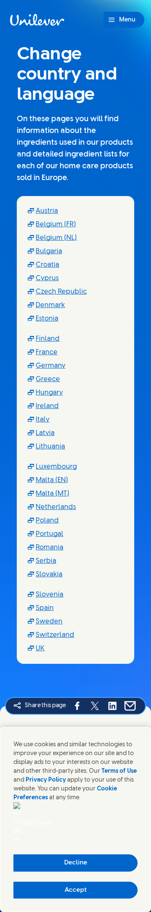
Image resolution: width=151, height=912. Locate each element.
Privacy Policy (46, 780)
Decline (75, 862)
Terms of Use (119, 771)
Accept (76, 890)
